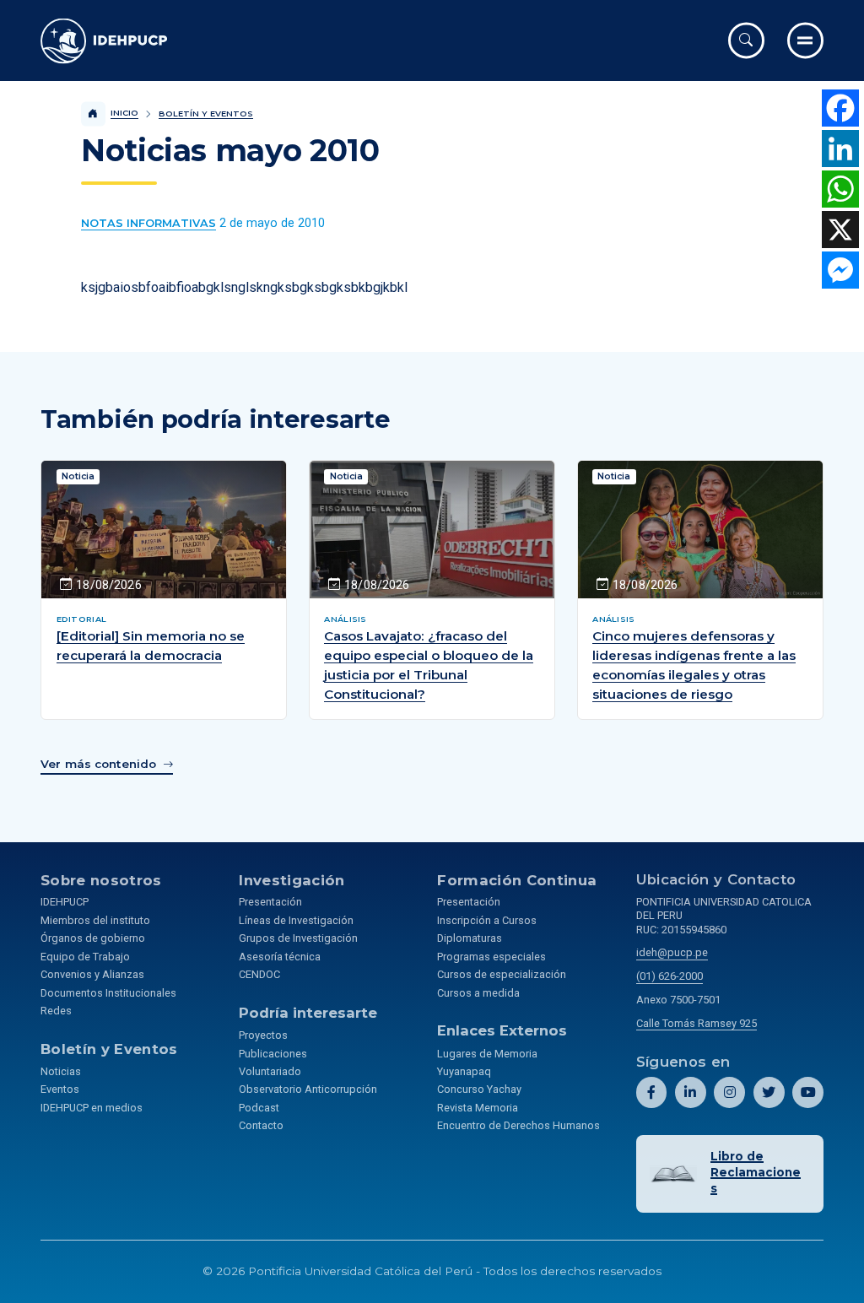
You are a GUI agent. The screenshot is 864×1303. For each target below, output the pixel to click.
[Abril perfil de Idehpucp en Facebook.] (651, 1092)
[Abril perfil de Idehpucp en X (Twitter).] (769, 1092)
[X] (840, 229)
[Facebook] (840, 108)
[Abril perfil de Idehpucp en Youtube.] (808, 1092)
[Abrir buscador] (746, 40)
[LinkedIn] (840, 148)
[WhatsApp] (840, 189)
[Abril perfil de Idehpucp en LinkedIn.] (690, 1092)
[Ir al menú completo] (805, 40)
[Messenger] (840, 270)
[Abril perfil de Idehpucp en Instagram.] (729, 1092)
